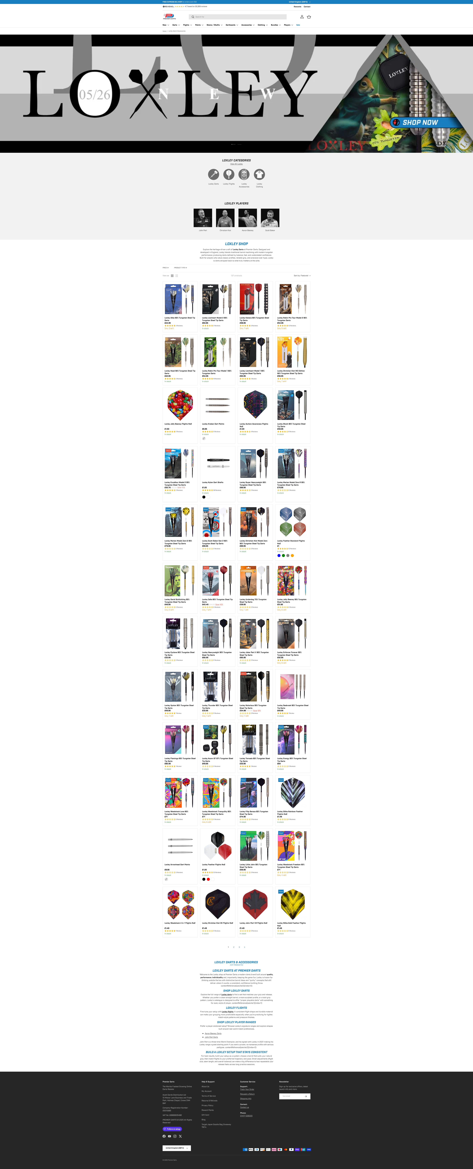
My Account (206, 1091)
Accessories (246, 25)
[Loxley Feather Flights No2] (217, 845)
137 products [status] (236, 275)
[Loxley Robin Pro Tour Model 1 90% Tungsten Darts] (217, 352)
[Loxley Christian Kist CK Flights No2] (217, 904)
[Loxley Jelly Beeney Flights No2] (180, 405)
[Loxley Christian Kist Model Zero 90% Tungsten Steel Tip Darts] (255, 522)
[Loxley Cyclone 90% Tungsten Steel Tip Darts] (180, 633)
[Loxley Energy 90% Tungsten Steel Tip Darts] (292, 739)
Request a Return (247, 1094)
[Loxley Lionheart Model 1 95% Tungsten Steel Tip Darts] (255, 352)
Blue (279, 555)
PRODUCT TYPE (179, 268)
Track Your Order (247, 1089)
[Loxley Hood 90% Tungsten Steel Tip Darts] (180, 352)
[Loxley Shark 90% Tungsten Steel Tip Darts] (292, 405)
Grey (288, 555)
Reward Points (208, 1110)
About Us (205, 1086)
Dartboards (230, 25)
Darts (174, 25)
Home (164, 31)
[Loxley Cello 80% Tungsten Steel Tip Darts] (217, 580)
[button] (309, 16)
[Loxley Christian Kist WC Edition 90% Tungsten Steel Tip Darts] (292, 352)
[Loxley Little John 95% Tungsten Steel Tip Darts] (255, 845)
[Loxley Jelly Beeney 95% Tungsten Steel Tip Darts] (292, 580)
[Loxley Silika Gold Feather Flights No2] (292, 904)
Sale (298, 25)
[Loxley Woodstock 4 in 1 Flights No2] (180, 904)
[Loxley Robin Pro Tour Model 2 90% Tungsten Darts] (292, 299)
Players (287, 25)
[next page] (244, 947)
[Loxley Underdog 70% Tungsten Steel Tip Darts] (255, 580)
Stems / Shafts (213, 25)
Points (198, 25)
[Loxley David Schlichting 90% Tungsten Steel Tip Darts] (180, 580)
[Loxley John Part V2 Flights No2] (255, 904)
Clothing (261, 25)
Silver (204, 438)
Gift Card (205, 1115)
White (208, 497)
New (164, 25)
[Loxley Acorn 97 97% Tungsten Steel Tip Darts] (217, 739)
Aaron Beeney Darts (213, 1033)
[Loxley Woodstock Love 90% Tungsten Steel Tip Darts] (180, 792)
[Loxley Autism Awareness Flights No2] (255, 405)
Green (283, 555)
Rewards (297, 7)
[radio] (172, 275)
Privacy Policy (207, 1105)
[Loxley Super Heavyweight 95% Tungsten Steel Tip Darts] (255, 463)
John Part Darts (211, 1037)
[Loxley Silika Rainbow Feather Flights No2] (292, 792)
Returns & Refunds (209, 1101)
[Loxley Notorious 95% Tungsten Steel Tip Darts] (255, 686)
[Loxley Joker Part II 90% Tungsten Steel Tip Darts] (255, 633)
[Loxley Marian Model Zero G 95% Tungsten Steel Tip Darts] (180, 522)
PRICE (165, 268)
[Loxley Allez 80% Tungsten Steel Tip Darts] (180, 299)
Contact (307, 7)
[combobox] (238, 16)
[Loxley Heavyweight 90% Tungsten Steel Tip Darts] (217, 633)
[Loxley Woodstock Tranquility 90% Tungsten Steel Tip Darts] (217, 792)
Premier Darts (172, 1160)
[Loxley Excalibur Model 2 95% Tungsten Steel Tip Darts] (180, 463)
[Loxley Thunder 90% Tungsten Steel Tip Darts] (217, 686)
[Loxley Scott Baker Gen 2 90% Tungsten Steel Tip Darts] (217, 522)
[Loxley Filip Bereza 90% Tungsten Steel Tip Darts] (255, 792)
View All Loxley (236, 164)
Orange (292, 555)
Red (208, 879)
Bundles (274, 25)
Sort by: (301, 275)
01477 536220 (246, 1116)
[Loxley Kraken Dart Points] (217, 405)
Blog (203, 1120)
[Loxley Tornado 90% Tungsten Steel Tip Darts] (255, 739)
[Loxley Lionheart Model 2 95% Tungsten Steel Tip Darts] (217, 299)
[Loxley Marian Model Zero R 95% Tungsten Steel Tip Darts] (292, 463)
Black (204, 497)
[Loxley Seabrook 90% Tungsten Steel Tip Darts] (292, 686)
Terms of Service (209, 1096)
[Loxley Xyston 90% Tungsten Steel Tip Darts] (180, 686)
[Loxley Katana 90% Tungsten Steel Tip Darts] (255, 299)
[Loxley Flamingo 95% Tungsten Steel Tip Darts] (180, 739)
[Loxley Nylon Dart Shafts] (217, 463)
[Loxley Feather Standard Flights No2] (292, 522)
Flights (186, 25)
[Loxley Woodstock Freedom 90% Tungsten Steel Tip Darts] (292, 845)
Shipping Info (245, 1098)
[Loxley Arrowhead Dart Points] (180, 845)
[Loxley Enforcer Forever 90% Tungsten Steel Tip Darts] (292, 633)
